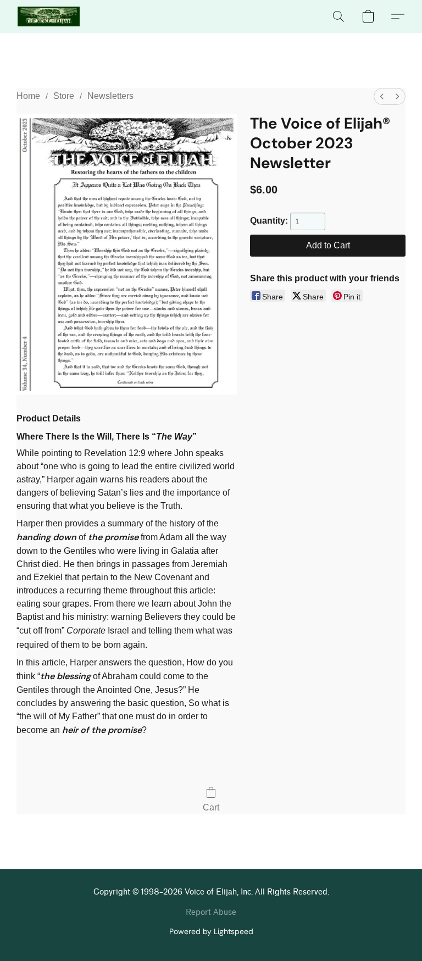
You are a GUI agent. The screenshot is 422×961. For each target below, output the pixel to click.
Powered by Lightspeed (211, 931)
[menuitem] (382, 96)
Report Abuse (211, 912)
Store (63, 96)
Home (28, 96)
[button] (49, 16)
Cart (211, 807)
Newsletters (110, 96)
